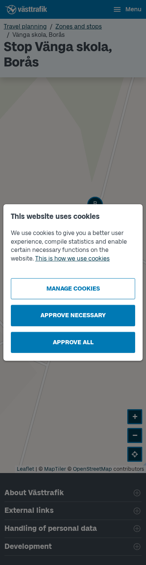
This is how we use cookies (72, 258)
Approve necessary (73, 315)
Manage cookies (73, 288)
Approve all (73, 342)
